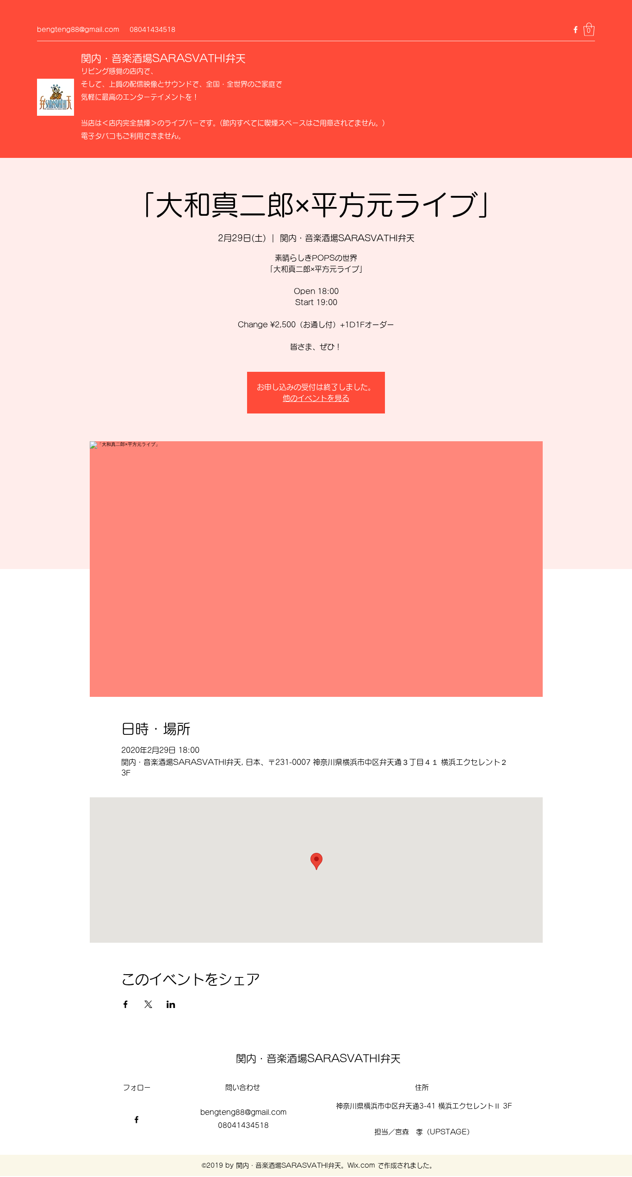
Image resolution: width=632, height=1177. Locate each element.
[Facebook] (575, 29)
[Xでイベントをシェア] (148, 1004)
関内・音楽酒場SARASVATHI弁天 (163, 58)
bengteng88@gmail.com (78, 29)
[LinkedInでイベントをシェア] (171, 1004)
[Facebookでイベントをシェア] (125, 1004)
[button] (589, 29)
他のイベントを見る (316, 398)
